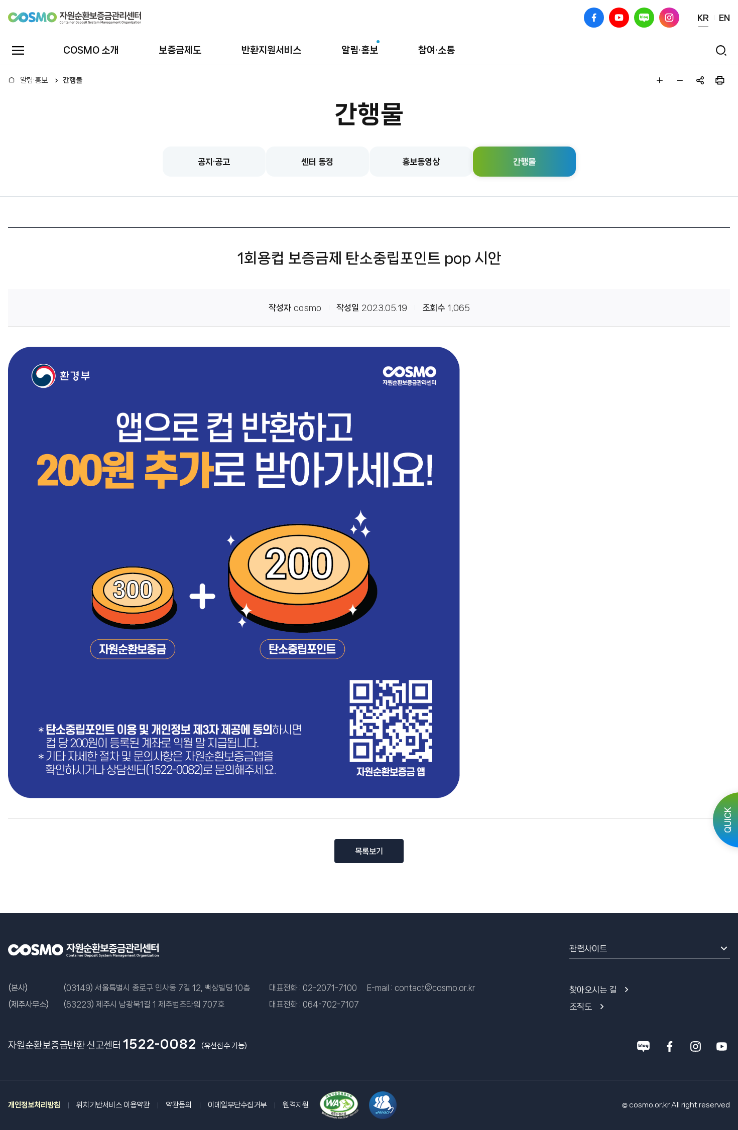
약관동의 (179, 1105)
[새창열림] (339, 1105)
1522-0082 (159, 1044)
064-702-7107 (331, 1004)
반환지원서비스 (271, 50)
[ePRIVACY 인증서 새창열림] (383, 1105)
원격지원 (296, 1105)
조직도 (580, 1006)
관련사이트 (588, 948)
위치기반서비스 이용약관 (113, 1105)
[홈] (11, 80)
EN (724, 17)
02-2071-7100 (330, 987)
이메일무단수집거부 (237, 1105)
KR (703, 17)
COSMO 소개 (90, 50)
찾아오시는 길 (593, 989)
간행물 (72, 80)
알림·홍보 (359, 50)
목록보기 (369, 851)
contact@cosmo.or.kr (435, 987)
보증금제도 (180, 50)
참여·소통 (436, 50)
